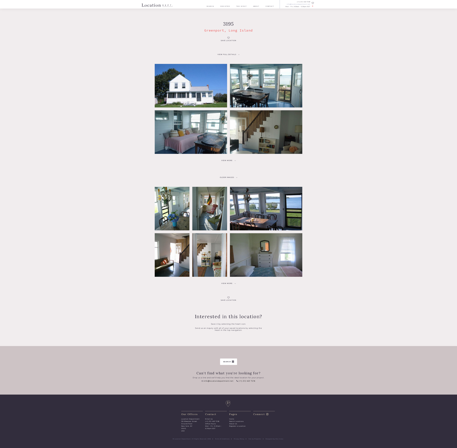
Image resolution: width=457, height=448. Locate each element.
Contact (270, 6)
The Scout (241, 6)
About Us (233, 424)
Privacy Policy (239, 439)
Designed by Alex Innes (274, 439)
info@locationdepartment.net (298, 4)
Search (210, 6)
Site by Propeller (254, 439)
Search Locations (236, 421)
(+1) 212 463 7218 (303, 2)
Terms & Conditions (222, 439)
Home (231, 419)
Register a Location (237, 426)
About (256, 6)
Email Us (209, 419)
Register (225, 6)
